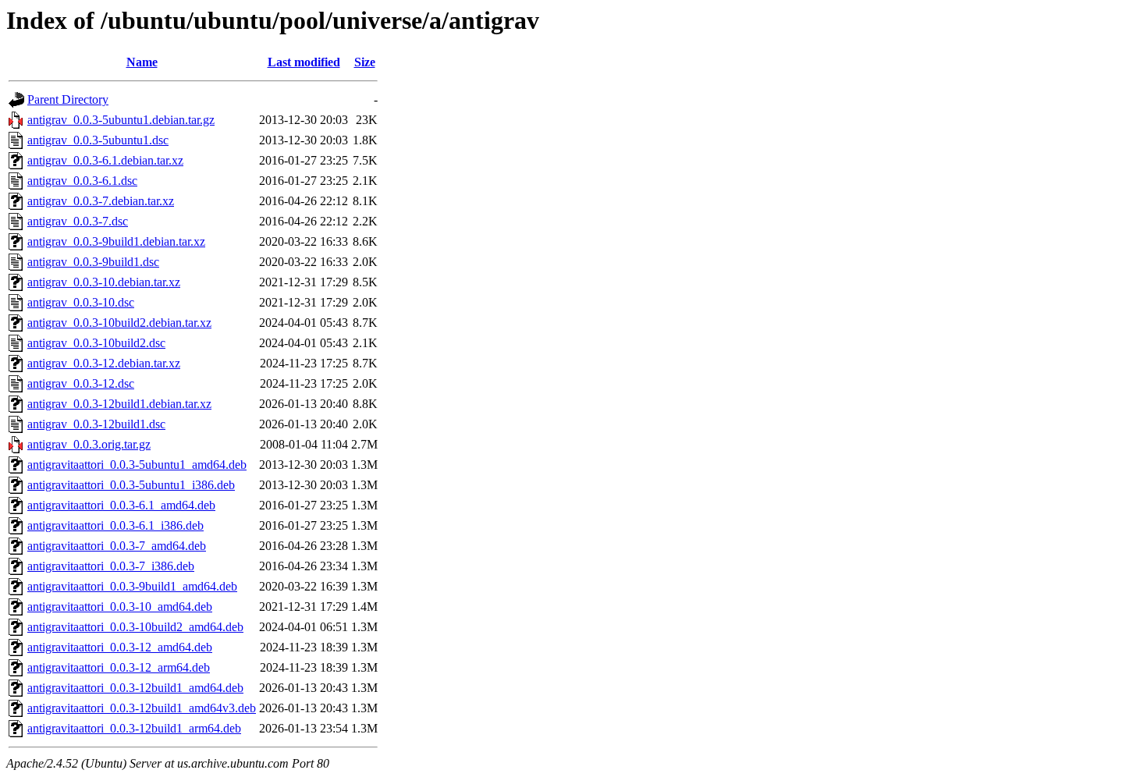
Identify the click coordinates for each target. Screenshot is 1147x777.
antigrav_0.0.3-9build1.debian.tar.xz (116, 241)
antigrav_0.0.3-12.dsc (80, 383)
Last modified (304, 62)
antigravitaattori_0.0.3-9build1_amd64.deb (132, 586)
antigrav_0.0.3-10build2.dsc (96, 342)
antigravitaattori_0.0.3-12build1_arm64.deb (134, 728)
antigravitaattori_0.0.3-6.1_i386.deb (115, 525)
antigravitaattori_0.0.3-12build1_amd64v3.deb (141, 708)
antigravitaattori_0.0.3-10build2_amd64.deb (135, 626)
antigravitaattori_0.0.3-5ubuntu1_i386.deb (131, 484)
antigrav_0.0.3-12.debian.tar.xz (103, 363)
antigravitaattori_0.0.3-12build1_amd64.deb (135, 687)
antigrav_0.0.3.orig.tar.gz (89, 444)
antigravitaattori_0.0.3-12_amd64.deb (119, 647)
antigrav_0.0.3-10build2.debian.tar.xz (119, 322)
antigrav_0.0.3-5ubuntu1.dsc (98, 140)
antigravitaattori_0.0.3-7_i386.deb (110, 566)
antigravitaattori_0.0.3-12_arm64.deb (118, 667)
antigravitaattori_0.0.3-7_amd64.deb (116, 545)
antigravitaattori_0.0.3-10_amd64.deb (119, 606)
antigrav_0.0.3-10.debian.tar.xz (103, 282)
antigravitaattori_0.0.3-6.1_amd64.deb (121, 505)
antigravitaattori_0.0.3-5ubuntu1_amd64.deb (137, 464)
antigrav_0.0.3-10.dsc (80, 302)
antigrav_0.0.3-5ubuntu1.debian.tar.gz (121, 119)
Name (142, 62)
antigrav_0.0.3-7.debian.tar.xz (100, 201)
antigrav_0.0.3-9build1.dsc (93, 261)
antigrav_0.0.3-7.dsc (77, 221)
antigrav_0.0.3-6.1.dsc (82, 180)
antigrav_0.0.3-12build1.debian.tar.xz (119, 403)
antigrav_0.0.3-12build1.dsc (96, 424)
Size (364, 62)
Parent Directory (67, 99)
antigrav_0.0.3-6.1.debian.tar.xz (105, 160)
